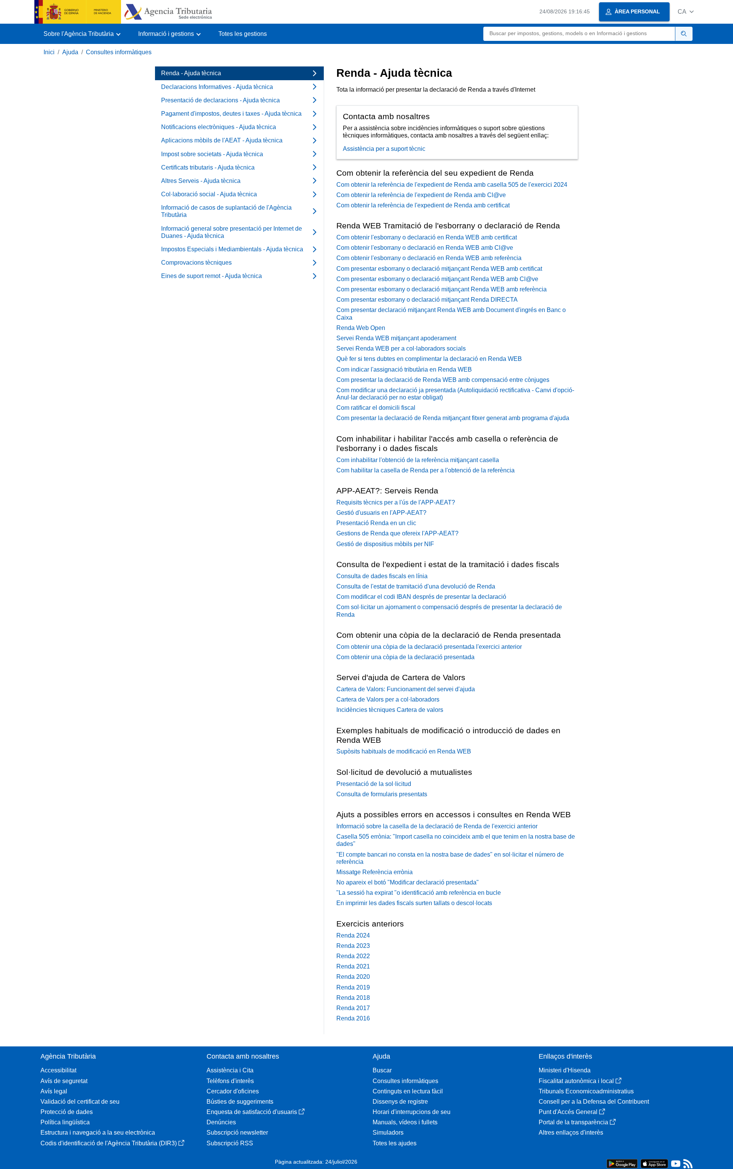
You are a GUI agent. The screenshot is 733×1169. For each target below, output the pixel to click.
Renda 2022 (353, 956)
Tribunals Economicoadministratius (586, 1091)
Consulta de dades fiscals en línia (382, 576)
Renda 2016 (353, 1018)
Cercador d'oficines (233, 1091)
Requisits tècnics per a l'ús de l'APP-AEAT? (395, 502)
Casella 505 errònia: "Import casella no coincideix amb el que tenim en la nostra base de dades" (455, 840)
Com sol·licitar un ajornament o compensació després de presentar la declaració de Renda (449, 611)
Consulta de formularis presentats (381, 794)
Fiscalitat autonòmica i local (576, 1081)
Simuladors (388, 1132)
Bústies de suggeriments (240, 1101)
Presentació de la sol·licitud (373, 784)
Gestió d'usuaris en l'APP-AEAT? (381, 512)
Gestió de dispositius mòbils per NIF (385, 544)
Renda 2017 (353, 1008)
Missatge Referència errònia (374, 872)
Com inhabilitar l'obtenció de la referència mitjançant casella (417, 460)
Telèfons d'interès (230, 1081)
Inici (49, 52)
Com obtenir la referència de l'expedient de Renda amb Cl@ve (421, 195)
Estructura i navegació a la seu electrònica (97, 1132)
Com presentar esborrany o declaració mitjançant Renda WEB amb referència (441, 289)
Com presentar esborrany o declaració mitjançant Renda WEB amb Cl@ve (437, 279)
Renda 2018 (353, 997)
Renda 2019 (353, 987)
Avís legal (53, 1091)
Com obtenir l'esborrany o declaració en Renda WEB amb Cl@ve (424, 247)
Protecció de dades (66, 1112)
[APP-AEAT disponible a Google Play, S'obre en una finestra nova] (622, 1163)
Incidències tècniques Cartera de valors (389, 710)
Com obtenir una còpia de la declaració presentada (405, 657)
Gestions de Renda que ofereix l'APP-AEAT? (397, 533)
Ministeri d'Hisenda (565, 1070)
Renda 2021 (353, 966)
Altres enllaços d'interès (571, 1132)
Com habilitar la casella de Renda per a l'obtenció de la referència (425, 470)
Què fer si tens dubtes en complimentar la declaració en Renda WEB (429, 359)
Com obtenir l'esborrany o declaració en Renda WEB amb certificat (426, 237)
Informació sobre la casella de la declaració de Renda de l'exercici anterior (437, 826)
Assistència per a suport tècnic (384, 149)
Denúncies (221, 1122)
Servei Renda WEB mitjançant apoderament (396, 338)
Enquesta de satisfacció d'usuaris (252, 1112)
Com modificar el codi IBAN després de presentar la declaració (421, 596)
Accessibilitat (58, 1070)
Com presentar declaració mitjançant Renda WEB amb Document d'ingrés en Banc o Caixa (451, 313)
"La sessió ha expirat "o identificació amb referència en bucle (418, 892)
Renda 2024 (353, 935)
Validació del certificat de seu (79, 1101)
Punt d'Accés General (568, 1112)
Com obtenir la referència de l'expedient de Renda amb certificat (423, 205)
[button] (686, 11)
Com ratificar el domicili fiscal (375, 407)
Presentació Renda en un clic (376, 523)
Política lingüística (65, 1122)
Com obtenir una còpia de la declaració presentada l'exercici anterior (429, 647)
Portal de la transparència (573, 1122)
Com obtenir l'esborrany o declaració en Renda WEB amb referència (428, 258)
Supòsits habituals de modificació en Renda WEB (403, 751)
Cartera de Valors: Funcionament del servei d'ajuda (405, 689)
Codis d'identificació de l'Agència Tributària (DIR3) (108, 1143)
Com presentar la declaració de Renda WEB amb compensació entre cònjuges (442, 380)
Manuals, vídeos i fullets (405, 1122)
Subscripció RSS (230, 1143)
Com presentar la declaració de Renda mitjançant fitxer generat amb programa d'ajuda (452, 418)
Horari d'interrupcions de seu (411, 1112)
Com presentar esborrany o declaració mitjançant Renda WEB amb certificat (439, 268)
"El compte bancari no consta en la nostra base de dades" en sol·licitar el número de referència (450, 858)
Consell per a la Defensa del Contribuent (594, 1101)
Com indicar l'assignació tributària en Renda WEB (404, 369)
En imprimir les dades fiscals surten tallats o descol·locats (414, 903)
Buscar (382, 1070)
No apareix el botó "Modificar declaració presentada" (407, 882)
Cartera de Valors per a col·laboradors (387, 699)
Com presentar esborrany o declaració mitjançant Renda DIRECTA (427, 299)
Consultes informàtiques (119, 52)
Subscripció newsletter (237, 1132)
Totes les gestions (242, 34)
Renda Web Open (360, 328)
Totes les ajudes (395, 1143)
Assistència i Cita (230, 1070)
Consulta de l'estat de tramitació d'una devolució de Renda (415, 586)
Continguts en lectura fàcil (408, 1091)
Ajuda (70, 52)
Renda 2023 (353, 946)
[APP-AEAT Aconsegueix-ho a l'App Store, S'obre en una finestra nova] (654, 1163)
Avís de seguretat (63, 1081)
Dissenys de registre (400, 1101)
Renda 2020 (353, 976)
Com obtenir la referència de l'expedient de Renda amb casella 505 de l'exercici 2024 (451, 184)
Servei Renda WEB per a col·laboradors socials (401, 348)
